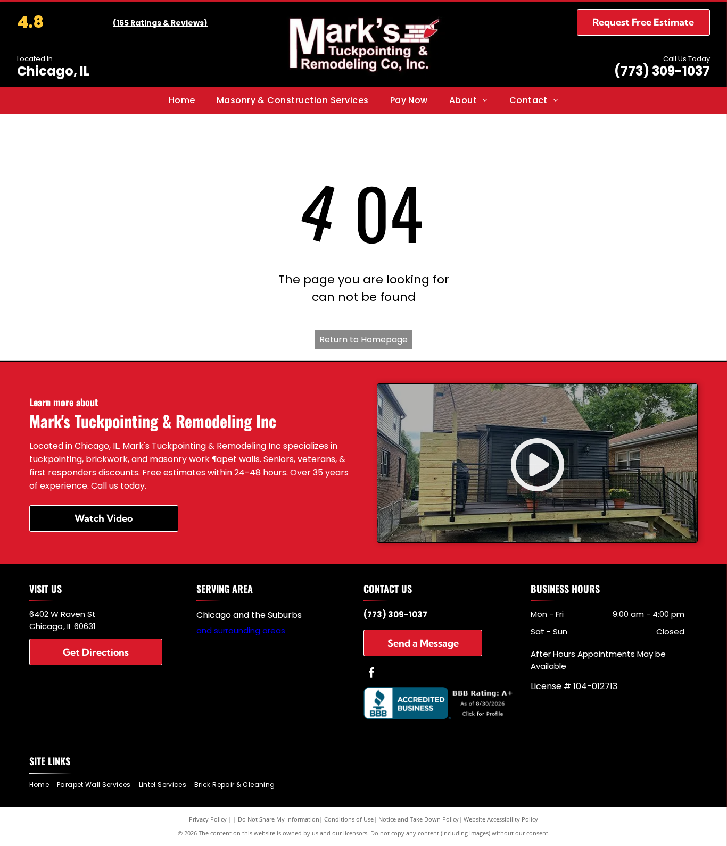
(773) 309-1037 (662, 71)
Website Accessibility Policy (501, 819)
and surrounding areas (240, 630)
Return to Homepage (363, 339)
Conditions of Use (349, 819)
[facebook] (371, 674)
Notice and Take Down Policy (418, 819)
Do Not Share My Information (278, 819)
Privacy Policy (208, 819)
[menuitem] (182, 100)
